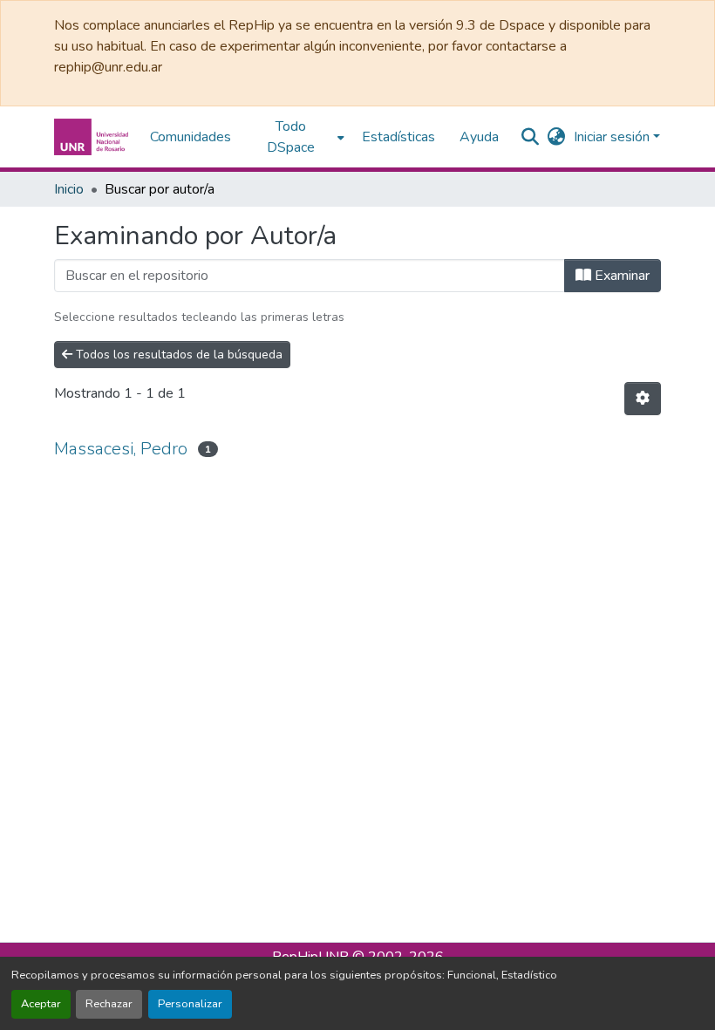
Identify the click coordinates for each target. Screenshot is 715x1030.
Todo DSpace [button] (291, 137)
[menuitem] (296, 136)
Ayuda (479, 137)
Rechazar (109, 1004)
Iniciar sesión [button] (613, 137)
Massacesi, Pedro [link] (120, 448)
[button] (93, 136)
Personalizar (190, 1004)
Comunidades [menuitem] (190, 137)
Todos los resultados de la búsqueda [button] (177, 354)
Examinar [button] (620, 275)
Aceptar (41, 1004)
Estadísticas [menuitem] (398, 137)
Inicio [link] (69, 189)
